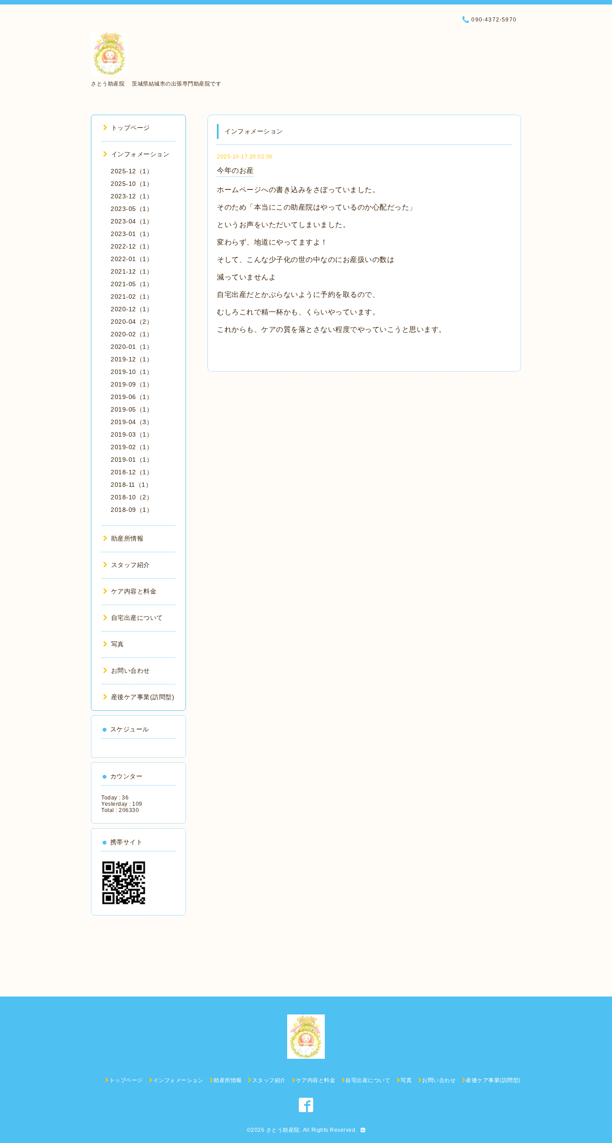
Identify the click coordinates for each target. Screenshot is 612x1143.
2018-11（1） (131, 484)
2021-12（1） (132, 271)
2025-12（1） (132, 171)
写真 (117, 644)
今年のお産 (235, 170)
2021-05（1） (132, 284)
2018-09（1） (132, 509)
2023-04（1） (132, 221)
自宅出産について (137, 617)
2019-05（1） (132, 409)
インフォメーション (140, 154)
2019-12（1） (132, 359)
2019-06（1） (132, 396)
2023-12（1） (132, 196)
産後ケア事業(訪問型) (142, 696)
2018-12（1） (132, 472)
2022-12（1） (132, 246)
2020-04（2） (132, 321)
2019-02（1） (132, 447)
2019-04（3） (132, 421)
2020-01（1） (132, 346)
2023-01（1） (132, 233)
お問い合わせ (130, 670)
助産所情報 (127, 538)
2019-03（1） (132, 434)
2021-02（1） (132, 296)
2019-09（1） (132, 384)
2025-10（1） (132, 183)
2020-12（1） (132, 309)
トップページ (130, 127)
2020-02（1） (132, 334)
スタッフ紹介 (130, 564)
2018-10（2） (132, 497)
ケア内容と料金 (133, 591)
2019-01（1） (132, 459)
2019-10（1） (132, 371)
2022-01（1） (132, 258)
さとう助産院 (283, 1130)
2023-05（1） (132, 208)
